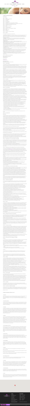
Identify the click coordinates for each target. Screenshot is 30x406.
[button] (15, 385)
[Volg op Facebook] (25, 405)
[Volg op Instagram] (26, 405)
